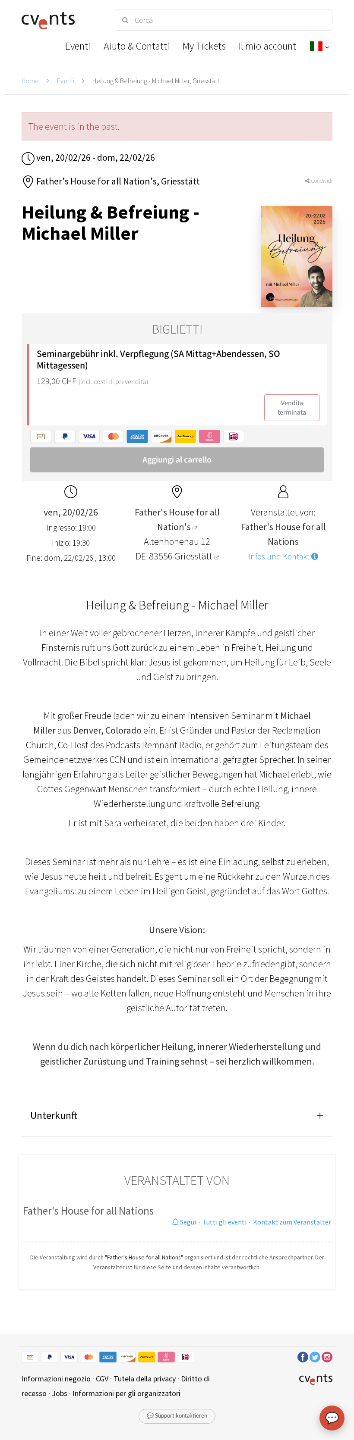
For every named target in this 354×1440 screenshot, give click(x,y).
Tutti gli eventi (224, 1222)
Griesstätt (194, 556)
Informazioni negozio (56, 1379)
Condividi (321, 180)
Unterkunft (53, 1115)
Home (30, 80)
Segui (187, 1222)
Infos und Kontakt (279, 556)
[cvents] (60, 20)
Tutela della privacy (145, 1379)
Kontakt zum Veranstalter (292, 1222)
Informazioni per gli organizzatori (126, 1393)
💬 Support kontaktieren (177, 1416)
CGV (102, 1379)
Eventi (65, 80)
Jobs (59, 1393)
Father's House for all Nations (88, 1211)
